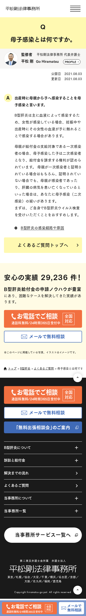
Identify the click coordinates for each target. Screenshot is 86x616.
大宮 (36, 577)
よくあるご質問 (44, 368)
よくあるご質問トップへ (42, 245)
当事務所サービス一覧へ (43, 534)
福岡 (47, 581)
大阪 (27, 581)
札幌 (19, 577)
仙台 (27, 577)
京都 (73, 577)
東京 (10, 577)
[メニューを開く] (75, 9)
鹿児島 (57, 581)
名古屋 (63, 577)
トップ (12, 368)
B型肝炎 (25, 368)
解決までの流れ (16, 473)
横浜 (53, 577)
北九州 (37, 581)
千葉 (44, 577)
